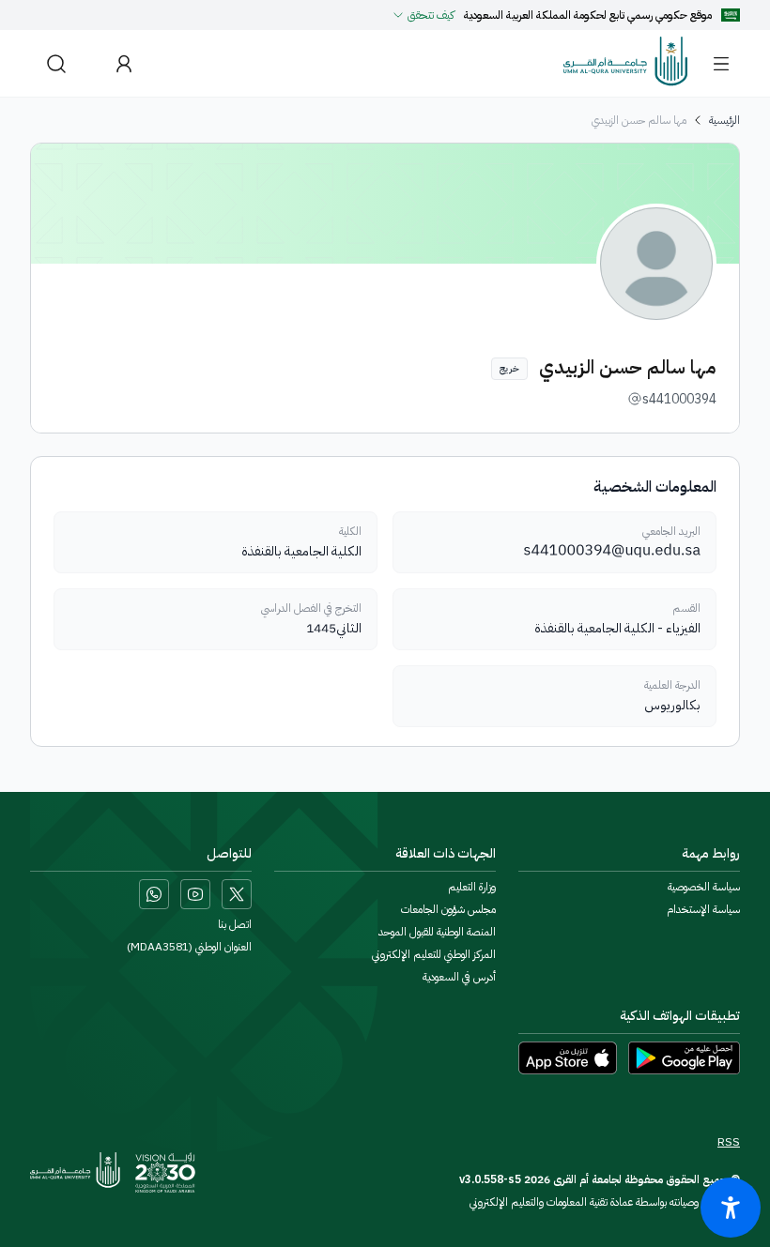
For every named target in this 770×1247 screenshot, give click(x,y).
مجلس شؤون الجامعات (448, 909)
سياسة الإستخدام (703, 909)
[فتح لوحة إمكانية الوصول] (731, 1208)
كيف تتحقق (431, 15)
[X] (237, 894)
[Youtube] (195, 894)
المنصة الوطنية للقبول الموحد (437, 931)
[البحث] (56, 63)
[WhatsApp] (154, 894)
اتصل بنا (235, 924)
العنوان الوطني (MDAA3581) (189, 946)
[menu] (721, 64)
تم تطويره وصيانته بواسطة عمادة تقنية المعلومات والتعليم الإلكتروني (605, 1202)
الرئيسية (724, 120)
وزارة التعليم (472, 886)
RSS (728, 1141)
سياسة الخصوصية (704, 886)
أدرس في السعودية (459, 976)
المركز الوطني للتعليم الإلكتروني (434, 954)
